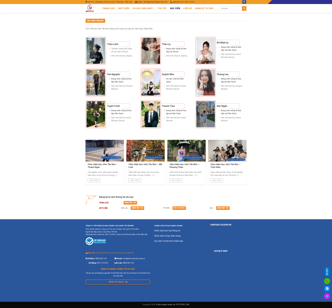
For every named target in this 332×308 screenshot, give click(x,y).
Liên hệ (327, 271)
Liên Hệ (188, 8)
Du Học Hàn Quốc (143, 8)
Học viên (175, 8)
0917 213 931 (179, 208)
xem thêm (94, 180)
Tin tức (162, 8)
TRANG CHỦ (108, 8)
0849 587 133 (130, 203)
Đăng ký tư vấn (204, 8)
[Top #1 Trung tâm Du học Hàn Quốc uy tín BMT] (92, 8)
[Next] (247, 155)
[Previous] (84, 155)
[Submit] (244, 8)
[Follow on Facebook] (244, 2)
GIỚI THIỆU (123, 8)
